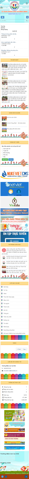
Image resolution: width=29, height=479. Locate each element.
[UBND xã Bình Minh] (14, 443)
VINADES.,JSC (25, 473)
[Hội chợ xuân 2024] (4, 118)
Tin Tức (5, 290)
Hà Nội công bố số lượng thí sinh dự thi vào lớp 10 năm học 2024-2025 (16, 257)
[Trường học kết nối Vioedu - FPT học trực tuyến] (14, 202)
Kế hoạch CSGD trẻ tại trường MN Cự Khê (14, 333)
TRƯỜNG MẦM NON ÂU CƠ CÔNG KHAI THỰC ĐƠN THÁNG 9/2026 (17, 81)
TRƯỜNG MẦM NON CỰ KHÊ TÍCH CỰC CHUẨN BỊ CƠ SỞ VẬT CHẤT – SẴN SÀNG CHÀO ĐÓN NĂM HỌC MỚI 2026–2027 (14, 99)
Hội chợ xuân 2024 (12, 117)
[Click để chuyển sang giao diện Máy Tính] (6, 476)
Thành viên (6, 307)
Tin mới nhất (14, 60)
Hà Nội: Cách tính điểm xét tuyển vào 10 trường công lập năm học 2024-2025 (16, 262)
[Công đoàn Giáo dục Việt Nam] (14, 430)
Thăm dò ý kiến (7, 317)
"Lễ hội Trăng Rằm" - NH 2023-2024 (16, 123)
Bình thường (6, 152)
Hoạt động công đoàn (9, 330)
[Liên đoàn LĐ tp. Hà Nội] (14, 448)
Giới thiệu (6, 287)
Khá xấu (5, 154)
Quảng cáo (6, 320)
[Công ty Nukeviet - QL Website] (14, 174)
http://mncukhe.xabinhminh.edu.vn (13, 461)
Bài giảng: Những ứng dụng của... (10, 50)
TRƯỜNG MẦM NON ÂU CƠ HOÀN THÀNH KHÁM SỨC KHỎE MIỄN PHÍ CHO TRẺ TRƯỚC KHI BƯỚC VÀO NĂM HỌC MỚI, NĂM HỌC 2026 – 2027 (14, 66)
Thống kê (6, 313)
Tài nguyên (6, 303)
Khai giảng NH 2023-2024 (13, 129)
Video (5, 293)
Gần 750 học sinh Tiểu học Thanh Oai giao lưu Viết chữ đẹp (16, 267)
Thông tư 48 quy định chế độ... (9, 34)
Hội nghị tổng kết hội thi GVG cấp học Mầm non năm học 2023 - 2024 (15, 271)
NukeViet (13, 473)
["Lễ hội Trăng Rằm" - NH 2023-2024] (4, 124)
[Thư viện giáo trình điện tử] (14, 219)
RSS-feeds (6, 326)
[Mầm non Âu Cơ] (14, 5)
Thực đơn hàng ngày (9, 297)
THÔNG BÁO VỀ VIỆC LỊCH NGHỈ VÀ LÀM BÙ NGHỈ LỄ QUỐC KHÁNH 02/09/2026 (17, 73)
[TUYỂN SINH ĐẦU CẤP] (14, 436)
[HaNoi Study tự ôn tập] (14, 237)
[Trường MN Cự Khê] (14, 424)
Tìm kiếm (6, 323)
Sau (24, 349)
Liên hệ (5, 310)
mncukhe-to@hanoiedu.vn (10, 370)
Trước (19, 349)
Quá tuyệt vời (6, 148)
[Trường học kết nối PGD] (14, 227)
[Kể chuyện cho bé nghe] (14, 415)
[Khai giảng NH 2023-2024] (4, 130)
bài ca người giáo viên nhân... (8, 42)
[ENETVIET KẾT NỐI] (14, 189)
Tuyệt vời (5, 150)
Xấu (4, 157)
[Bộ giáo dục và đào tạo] (14, 211)
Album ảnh (6, 300)
